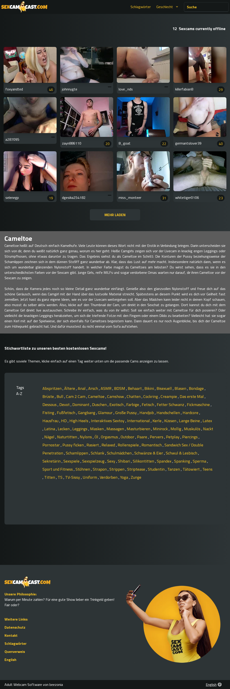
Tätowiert (192, 469)
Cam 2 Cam (76, 396)
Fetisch (148, 405)
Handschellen (169, 413)
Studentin (157, 469)
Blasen (181, 388)
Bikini (149, 388)
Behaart (135, 388)
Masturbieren (139, 429)
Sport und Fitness (58, 469)
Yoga (124, 477)
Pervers (157, 437)
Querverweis (14, 651)
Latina (50, 429)
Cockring (151, 396)
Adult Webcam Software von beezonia (33, 684)
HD (64, 421)
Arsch (93, 388)
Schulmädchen (120, 453)
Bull (60, 396)
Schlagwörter (140, 6)
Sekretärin (52, 461)
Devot (65, 405)
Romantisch (152, 445)
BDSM (120, 388)
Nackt (208, 429)
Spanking (182, 461)
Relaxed (109, 445)
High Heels (79, 421)
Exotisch (116, 405)
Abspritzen (52, 388)
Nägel (49, 437)
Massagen (115, 429)
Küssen (170, 421)
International (139, 421)
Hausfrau (50, 421)
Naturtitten (67, 437)
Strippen (117, 469)
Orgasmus (110, 437)
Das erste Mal (192, 396)
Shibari (124, 461)
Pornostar (51, 445)
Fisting (48, 413)
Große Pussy (126, 413)
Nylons (86, 437)
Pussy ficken (73, 445)
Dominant (81, 405)
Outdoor (128, 437)
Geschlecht (164, 6)
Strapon (100, 469)
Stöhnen (83, 469)
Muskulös (192, 429)
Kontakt (11, 635)
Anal (82, 388)
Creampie (169, 396)
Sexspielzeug (93, 461)
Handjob (147, 413)
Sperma (200, 461)
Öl (97, 437)
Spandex (164, 461)
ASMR (106, 388)
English (10, 659)
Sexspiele (71, 461)
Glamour (105, 413)
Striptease (136, 469)
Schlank (98, 453)
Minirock (161, 429)
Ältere (70, 388)
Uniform (90, 477)
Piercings (190, 437)
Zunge (136, 477)
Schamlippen (77, 453)
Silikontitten (144, 461)
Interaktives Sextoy (108, 421)
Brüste (48, 396)
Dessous (50, 405)
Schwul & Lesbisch (182, 453)
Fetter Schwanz (171, 405)
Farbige (133, 405)
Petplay (173, 437)
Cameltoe (96, 396)
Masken (97, 429)
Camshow (116, 396)
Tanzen (174, 469)
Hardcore (191, 413)
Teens (207, 469)
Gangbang (87, 413)
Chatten (134, 396)
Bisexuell (165, 388)
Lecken (64, 429)
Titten (50, 477)
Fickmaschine (199, 405)
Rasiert (93, 445)
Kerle (157, 421)
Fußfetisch (66, 413)
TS (60, 477)
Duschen (100, 405)
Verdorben (109, 477)
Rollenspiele (129, 445)
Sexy (111, 461)
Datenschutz (14, 627)
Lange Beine (190, 421)
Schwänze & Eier (149, 453)
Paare (142, 437)
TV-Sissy (73, 477)
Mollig (176, 429)
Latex (207, 421)
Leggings (80, 429)
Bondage (197, 388)
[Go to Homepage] (24, 7)
